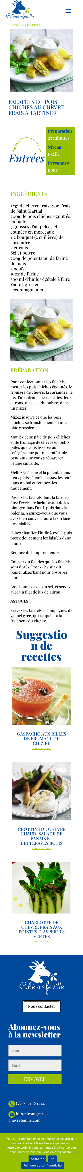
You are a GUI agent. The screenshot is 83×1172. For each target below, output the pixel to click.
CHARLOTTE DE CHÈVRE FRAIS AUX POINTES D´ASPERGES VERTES (42, 929)
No (52, 1159)
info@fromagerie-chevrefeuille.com (28, 1117)
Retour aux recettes (25, 25)
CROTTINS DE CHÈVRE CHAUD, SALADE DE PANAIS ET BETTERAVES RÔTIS (42, 836)
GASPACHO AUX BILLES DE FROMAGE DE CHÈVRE (41, 738)
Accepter (37, 1159)
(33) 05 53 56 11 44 (30, 1103)
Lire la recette (41, 748)
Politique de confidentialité (42, 1165)
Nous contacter (41, 1006)
